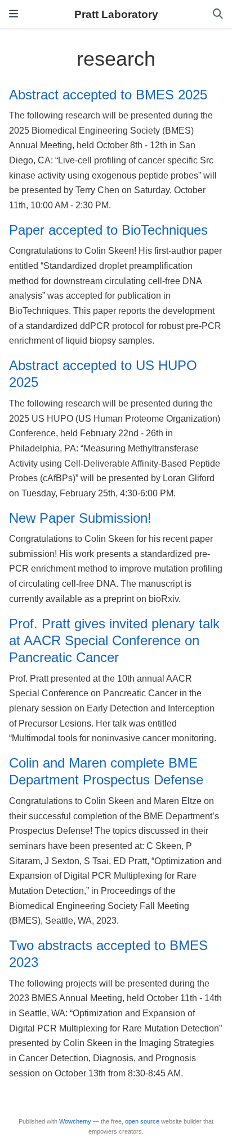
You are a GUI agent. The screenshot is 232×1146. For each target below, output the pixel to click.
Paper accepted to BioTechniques (108, 230)
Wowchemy (75, 1121)
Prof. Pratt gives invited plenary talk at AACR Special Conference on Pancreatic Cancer (114, 640)
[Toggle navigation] (13, 14)
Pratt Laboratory (116, 14)
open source (142, 1121)
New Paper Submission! (80, 518)
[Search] (218, 14)
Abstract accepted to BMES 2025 (108, 94)
